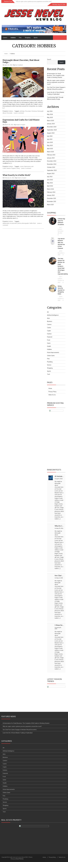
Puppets (13, 168)
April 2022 (50, 186)
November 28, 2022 (60, 232)
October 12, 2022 (61, 299)
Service (49, 365)
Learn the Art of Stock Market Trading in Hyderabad (17, 733)
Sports (36, 37)
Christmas (34, 111)
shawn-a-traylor (20, 124)
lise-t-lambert (19, 65)
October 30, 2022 (61, 281)
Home (50, 388)
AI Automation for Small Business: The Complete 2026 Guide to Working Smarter (55, 75)
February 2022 (51, 192)
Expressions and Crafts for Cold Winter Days (21, 121)
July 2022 (49, 176)
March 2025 (50, 120)
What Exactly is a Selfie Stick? (16, 175)
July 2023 (49, 139)
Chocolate (28, 111)
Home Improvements (53, 352)
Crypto (49, 330)
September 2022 (52, 170)
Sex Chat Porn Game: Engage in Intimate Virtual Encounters (20, 729)
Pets (20, 37)
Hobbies (13, 37)
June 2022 (50, 179)
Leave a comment (19, 113)
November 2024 (51, 127)
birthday (22, 111)
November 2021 (51, 201)
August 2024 (50, 133)
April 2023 (50, 148)
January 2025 (51, 123)
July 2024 (49, 136)
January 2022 (51, 195)
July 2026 (50, 111)
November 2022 (51, 164)
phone (19, 223)
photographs (25, 223)
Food (48, 340)
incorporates (13, 223)
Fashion (49, 334)
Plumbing (50, 362)
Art (48, 312)
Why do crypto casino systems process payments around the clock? (56, 82)
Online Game (51, 355)
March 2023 (50, 151)
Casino (49, 327)
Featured (49, 337)
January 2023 (51, 158)
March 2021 (50, 204)
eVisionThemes (19, 859)
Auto (48, 318)
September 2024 (52, 130)
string (18, 168)
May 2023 (50, 145)
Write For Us (52, 395)
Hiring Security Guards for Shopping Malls (61, 290)
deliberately (6, 223)
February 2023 (51, 155)
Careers (5, 37)
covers (22, 166)
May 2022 (50, 183)
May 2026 (50, 114)
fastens (9, 168)
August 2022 (50, 173)
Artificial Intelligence (53, 315)
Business (49, 321)
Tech (48, 374)
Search (49, 59)
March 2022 (50, 189)
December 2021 (51, 198)
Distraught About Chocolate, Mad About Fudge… (21, 61)
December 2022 (51, 161)
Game (48, 343)
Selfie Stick (32, 223)
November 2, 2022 (61, 253)
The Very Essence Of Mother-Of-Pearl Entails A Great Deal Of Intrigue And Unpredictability (63, 266)
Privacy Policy (52, 391)
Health (49, 346)
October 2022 (51, 167)
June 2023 (50, 142)
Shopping (27, 37)
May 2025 (50, 117)
